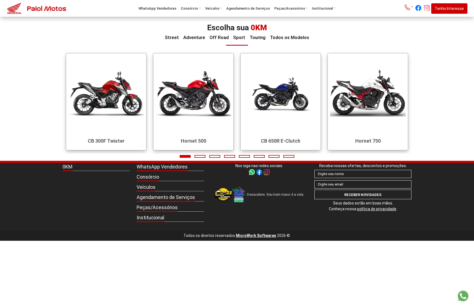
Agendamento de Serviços (248, 8)
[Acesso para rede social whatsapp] (252, 172)
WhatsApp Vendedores (157, 8)
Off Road (219, 37)
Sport (239, 37)
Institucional (322, 8)
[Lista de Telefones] (409, 7)
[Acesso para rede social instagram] (427, 8)
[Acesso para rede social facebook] (418, 8)
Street (172, 37)
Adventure (194, 37)
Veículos (212, 8)
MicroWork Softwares (256, 235)
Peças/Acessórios (289, 8)
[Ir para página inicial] (45, 8)
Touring (258, 37)
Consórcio (189, 8)
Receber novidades (363, 195)
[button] (185, 156)
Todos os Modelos (289, 37)
